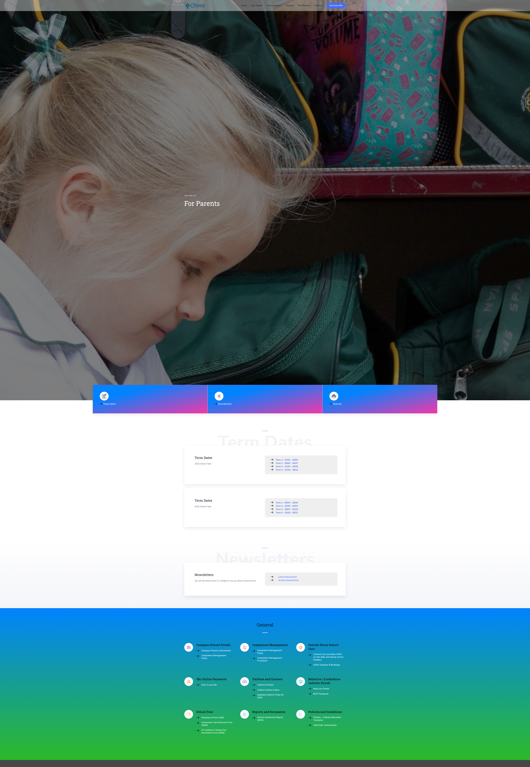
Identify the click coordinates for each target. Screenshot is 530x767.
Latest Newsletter (287, 577)
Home (244, 5)
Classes (290, 5)
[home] (194, 5)
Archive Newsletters (288, 580)
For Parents (304, 5)
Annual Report (274, 5)
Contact (318, 5)
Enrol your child (336, 5)
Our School (256, 5)
